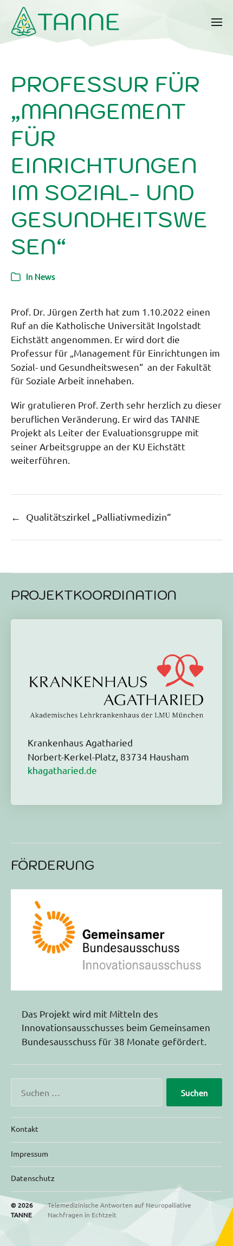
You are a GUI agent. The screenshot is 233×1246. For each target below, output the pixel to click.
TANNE (21, 1214)
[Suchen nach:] (84, 1094)
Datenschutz (33, 1178)
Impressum (29, 1153)
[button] (217, 21)
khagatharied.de (62, 770)
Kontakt (24, 1128)
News (45, 276)
